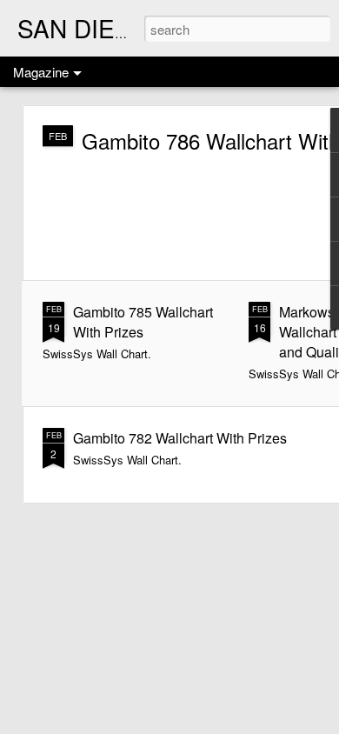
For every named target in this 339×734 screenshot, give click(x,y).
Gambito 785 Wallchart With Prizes (143, 322)
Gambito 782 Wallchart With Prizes (180, 438)
